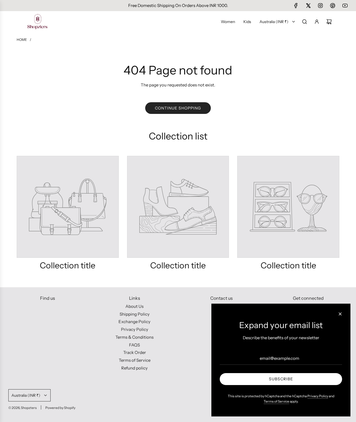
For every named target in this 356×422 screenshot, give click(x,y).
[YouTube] (345, 5)
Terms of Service (276, 401)
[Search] (304, 22)
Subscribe (281, 378)
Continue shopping (178, 108)
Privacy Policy (317, 396)
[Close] (340, 314)
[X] (308, 5)
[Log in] (317, 22)
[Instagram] (320, 5)
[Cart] (329, 22)
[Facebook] (296, 5)
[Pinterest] (333, 5)
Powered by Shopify (60, 408)
